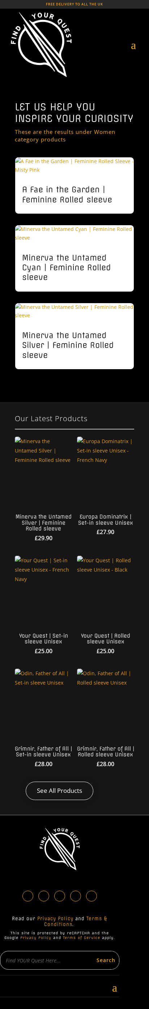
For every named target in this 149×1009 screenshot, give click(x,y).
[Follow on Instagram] (59, 896)
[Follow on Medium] (91, 896)
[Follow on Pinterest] (75, 896)
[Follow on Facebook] (27, 896)
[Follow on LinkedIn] (43, 896)
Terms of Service (81, 937)
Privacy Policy (55, 918)
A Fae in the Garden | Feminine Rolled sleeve (67, 194)
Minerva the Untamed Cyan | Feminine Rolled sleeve (66, 268)
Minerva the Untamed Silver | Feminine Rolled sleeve (68, 345)
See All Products (59, 790)
